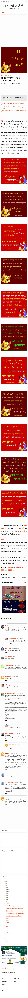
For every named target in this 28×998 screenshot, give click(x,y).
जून (6, 924)
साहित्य (6, 75)
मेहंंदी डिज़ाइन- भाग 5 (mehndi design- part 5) (14, 915)
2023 (5, 887)
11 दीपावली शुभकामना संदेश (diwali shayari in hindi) (11, 595)
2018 (5, 897)
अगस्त (7, 920)
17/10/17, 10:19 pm (16, 733)
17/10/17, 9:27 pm (19, 725)
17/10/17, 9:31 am (15, 625)
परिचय (3, 978)
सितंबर (7, 918)
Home (2, 75)
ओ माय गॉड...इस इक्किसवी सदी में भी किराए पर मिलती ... (15, 908)
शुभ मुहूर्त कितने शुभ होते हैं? (10, 910)
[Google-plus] (4, 1)
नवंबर (7, 903)
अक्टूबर (7, 905)
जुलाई (7, 922)
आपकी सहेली (21, 531)
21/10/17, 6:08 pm (18, 782)
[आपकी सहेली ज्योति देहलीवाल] (14, 9)
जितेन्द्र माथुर (7, 685)
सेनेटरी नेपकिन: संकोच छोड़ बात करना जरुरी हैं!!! (14, 916)
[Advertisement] (14, 31)
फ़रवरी (7, 932)
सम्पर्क (15, 981)
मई (6, 926)
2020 (5, 893)
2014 (5, 941)
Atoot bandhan (9, 665)
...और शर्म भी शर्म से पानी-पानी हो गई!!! (12, 906)
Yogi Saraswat (8, 656)
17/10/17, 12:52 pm (16, 656)
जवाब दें (6, 634)
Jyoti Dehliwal (12, 638)
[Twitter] (6, 1)
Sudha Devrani (9, 733)
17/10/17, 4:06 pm (19, 693)
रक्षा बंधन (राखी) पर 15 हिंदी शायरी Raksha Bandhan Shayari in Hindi (12, 104)
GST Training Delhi (9, 782)
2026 (5, 881)
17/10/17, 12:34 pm (19, 638)
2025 (5, 883)
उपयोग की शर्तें (4, 981)
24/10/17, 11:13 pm (14, 797)
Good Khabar (8, 774)
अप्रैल (7, 928)
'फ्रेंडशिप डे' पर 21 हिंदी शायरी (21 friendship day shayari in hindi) (14, 107)
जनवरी (7, 934)
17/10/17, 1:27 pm (14, 676)
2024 (5, 885)
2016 (5, 937)
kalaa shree (8, 676)
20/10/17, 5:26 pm (15, 774)
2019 (5, 895)
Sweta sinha (8, 625)
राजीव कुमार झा (8, 648)
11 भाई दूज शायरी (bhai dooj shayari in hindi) (14, 911)
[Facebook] (1, 1)
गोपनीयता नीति (16, 978)
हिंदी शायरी (9, 75)
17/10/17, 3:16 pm (14, 684)
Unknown (11, 744)
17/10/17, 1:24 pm (16, 665)
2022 (5, 889)
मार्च (6, 930)
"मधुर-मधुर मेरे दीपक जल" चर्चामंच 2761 (13, 698)
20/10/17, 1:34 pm (17, 744)
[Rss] (9, 1)
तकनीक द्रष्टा (4, 984)
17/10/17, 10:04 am (15, 648)
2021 (5, 891)
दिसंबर (7, 901)
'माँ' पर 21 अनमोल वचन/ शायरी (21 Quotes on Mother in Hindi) (13, 111)
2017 (5, 899)
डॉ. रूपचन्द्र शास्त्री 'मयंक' (10, 693)
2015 (5, 939)
